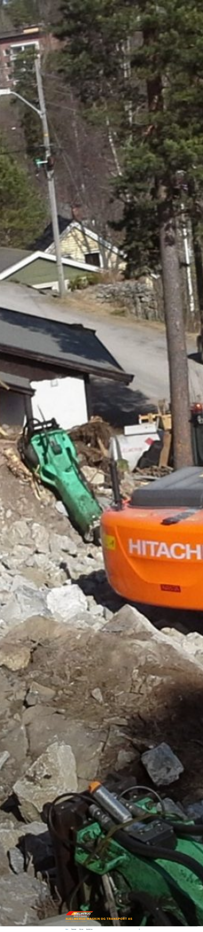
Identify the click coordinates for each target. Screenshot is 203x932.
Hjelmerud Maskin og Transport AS (99, 919)
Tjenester (73, 929)
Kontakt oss (89, 929)
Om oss (81, 929)
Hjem (66, 929)
